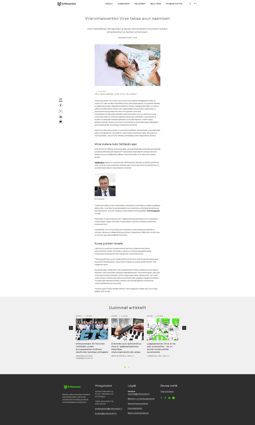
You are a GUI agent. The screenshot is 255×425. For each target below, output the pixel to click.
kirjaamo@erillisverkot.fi (106, 413)
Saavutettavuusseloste (138, 404)
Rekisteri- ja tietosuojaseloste (141, 399)
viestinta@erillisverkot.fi (139, 394)
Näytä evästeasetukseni (138, 413)
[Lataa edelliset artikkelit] (71, 328)
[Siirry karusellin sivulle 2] (129, 367)
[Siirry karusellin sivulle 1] (125, 367)
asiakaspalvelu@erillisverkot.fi (108, 409)
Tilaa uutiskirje (167, 391)
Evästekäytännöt (135, 408)
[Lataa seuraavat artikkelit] (184, 328)
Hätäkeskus (99, 162)
